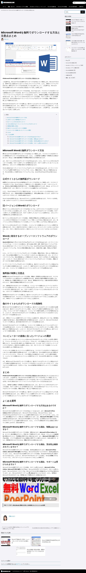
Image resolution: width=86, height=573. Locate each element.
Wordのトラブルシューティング (38, 6)
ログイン (18, 564)
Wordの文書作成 (52, 6)
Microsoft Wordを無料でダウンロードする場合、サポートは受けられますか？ (29, 143)
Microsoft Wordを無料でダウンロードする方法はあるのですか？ (25, 137)
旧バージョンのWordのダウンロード (16, 122)
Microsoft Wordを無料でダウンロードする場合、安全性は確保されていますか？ (29, 141)
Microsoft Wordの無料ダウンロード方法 (17, 117)
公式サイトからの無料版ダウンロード (16, 119)
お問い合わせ (26, 571)
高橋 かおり (6, 39)
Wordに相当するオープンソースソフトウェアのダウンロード (22, 124)
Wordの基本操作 (73, 6)
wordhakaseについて (17, 571)
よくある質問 (10, 134)
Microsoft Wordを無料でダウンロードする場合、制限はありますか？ (26, 139)
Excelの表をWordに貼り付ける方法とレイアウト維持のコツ (46, 528)
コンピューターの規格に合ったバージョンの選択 (19, 130)
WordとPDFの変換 (62, 6)
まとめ (9, 132)
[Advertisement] (31, 20)
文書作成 (81, 6)
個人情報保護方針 (33, 571)
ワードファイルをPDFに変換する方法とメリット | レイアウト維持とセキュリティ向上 (15, 527)
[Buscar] (84, 3)
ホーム (4, 6)
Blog (67, 60)
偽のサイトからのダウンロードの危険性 (17, 128)
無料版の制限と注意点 (12, 126)
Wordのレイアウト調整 (22, 6)
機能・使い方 (11, 6)
